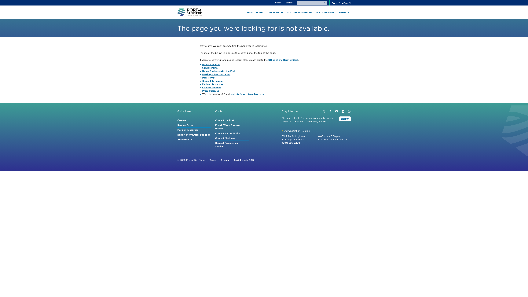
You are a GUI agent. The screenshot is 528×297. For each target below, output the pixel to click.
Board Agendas (211, 64)
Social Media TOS (244, 160)
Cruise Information (212, 80)
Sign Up (345, 119)
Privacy (225, 160)
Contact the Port (211, 87)
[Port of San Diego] (190, 12)
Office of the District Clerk (283, 59)
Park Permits (209, 77)
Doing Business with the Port (218, 71)
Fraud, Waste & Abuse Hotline (227, 127)
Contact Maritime (225, 138)
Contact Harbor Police (227, 133)
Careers (278, 3)
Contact (289, 3)
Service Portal (210, 67)
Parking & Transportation (216, 74)
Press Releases (210, 90)
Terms (213, 160)
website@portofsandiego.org (247, 94)
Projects (344, 12)
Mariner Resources (212, 84)
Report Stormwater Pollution (193, 134)
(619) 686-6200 (291, 142)
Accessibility (184, 139)
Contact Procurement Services (227, 144)
